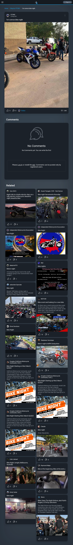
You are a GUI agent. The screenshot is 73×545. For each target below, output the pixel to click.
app (33, 165)
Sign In (68, 2)
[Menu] (65, 15)
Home (6, 8)
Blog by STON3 (15, 8)
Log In (20, 165)
